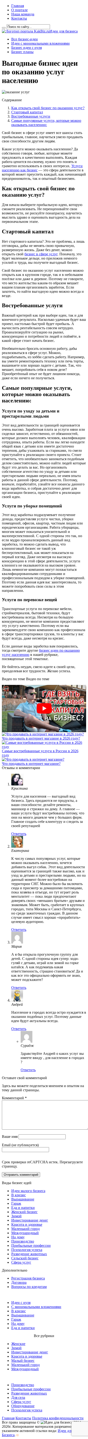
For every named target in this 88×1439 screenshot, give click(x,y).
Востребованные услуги (30, 116)
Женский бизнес (24, 1212)
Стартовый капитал (27, 112)
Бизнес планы (22, 52)
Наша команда (22, 14)
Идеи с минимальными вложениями (40, 43)
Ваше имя (10, 1137)
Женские (18, 1344)
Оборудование (22, 1406)
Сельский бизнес (24, 1258)
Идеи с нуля (21, 1303)
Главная (17, 6)
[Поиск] (4, 28)
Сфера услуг (21, 1262)
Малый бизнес (22, 1361)
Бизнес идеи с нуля (26, 48)
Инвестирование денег (29, 1220)
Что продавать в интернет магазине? (31, 764)
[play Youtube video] (44, 708)
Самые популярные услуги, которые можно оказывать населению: (46, 123)
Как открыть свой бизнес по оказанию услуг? (47, 108)
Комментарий (14, 1098)
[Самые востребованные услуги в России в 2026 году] (44, 747)
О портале (19, 10)
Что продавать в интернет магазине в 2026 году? (41, 738)
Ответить (18, 834)
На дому (18, 1237)
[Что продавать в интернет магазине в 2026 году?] (43, 734)
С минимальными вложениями (36, 1307)
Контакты (19, 18)
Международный (25, 1233)
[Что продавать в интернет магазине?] (33, 759)
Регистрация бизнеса (28, 1278)
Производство (22, 1241)
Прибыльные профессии (31, 1245)
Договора (19, 1282)
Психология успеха (26, 1250)
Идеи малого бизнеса (28, 1191)
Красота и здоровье (26, 1224)
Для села (18, 1397)
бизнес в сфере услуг (40, 254)
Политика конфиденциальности (58, 1418)
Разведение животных (29, 1254)
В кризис (18, 1195)
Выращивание (22, 1199)
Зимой (16, 1216)
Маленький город (25, 1229)
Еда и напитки (23, 1208)
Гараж (16, 1203)
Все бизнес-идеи (24, 39)
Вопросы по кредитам (29, 1287)
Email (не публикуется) (20, 1145)
